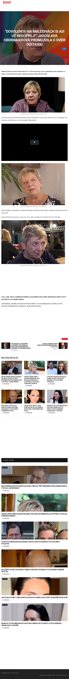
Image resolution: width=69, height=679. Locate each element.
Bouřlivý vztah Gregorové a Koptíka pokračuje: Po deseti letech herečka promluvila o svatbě (57, 408)
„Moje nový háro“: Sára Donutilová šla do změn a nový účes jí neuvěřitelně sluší (33, 408)
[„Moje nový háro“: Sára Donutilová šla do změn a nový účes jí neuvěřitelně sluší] (34, 396)
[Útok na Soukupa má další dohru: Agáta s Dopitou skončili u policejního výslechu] (57, 368)
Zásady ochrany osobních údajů (47, 675)
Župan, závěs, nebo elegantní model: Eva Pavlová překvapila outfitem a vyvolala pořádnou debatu (31, 380)
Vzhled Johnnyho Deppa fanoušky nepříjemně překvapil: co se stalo (47, 346)
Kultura (34, 27)
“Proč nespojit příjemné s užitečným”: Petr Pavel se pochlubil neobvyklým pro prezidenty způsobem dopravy (21, 347)
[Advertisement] (33, 281)
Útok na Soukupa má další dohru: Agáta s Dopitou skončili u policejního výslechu (56, 379)
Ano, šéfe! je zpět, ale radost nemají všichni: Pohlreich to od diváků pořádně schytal (9, 408)
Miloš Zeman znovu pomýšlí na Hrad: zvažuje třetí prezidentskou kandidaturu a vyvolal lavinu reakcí (11, 379)
